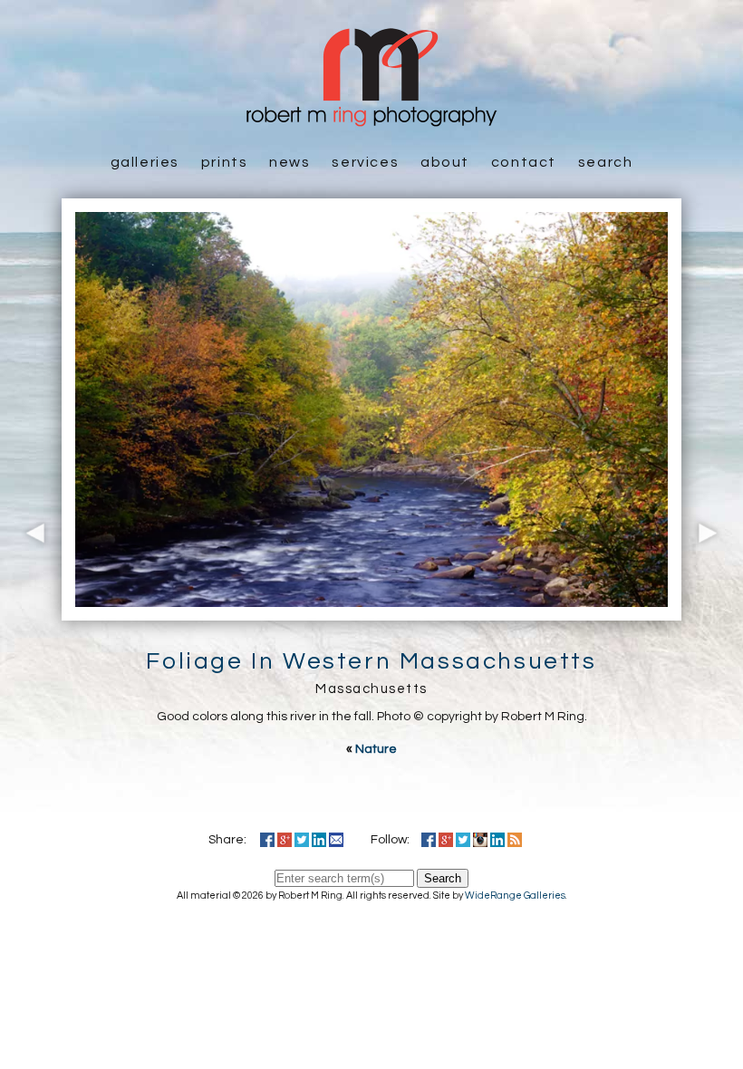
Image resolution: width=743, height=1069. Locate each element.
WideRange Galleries (515, 895)
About (444, 162)
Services (365, 162)
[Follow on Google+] (446, 839)
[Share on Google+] (284, 839)
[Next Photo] (712, 611)
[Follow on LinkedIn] (497, 839)
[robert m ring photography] (371, 117)
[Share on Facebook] (267, 839)
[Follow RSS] (514, 839)
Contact (523, 162)
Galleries (145, 162)
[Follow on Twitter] (463, 839)
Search (605, 162)
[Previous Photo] (31, 611)
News (289, 162)
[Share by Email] (336, 839)
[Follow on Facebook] (428, 839)
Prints (224, 162)
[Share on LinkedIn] (319, 839)
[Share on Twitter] (301, 839)
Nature (376, 749)
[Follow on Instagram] (480, 839)
